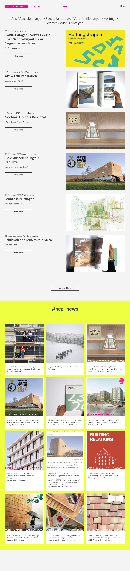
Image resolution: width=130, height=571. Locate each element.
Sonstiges (76, 23)
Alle (14, 19)
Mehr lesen (18, 56)
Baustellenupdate (58, 19)
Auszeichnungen (31, 19)
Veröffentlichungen (87, 19)
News (122, 6)
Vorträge (110, 19)
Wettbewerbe (57, 23)
